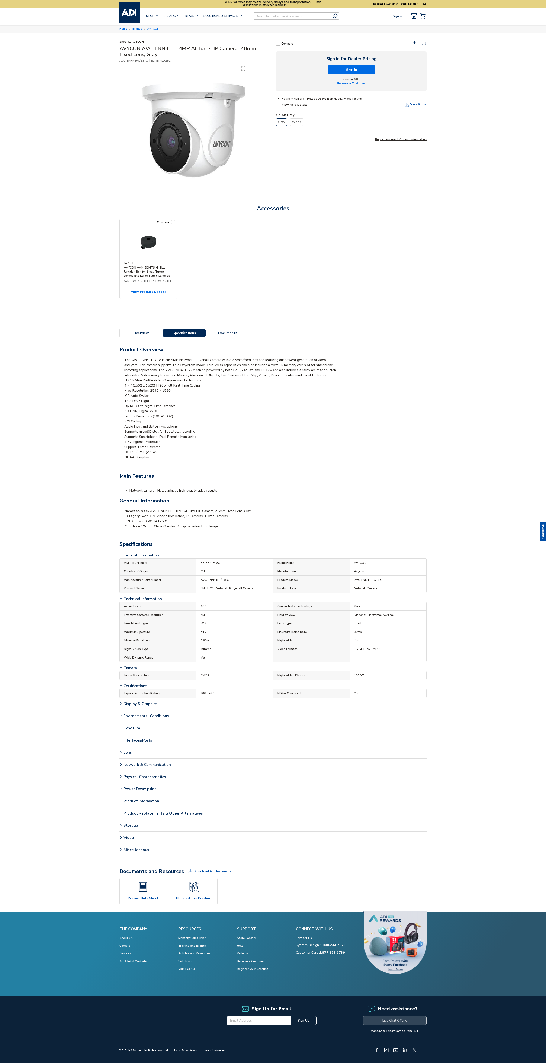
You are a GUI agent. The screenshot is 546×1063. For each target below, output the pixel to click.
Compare (287, 44)
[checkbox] (278, 44)
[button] (543, 531)
